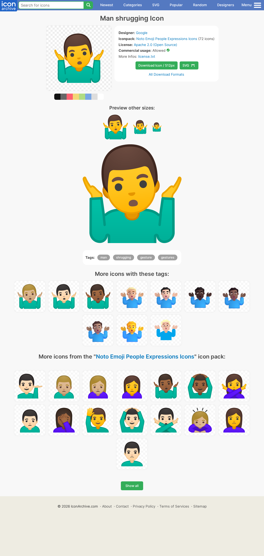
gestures (167, 257)
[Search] (88, 5)
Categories (132, 5)
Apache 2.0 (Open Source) (155, 45)
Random (200, 5)
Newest (106, 5)
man (103, 257)
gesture (146, 257)
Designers (225, 5)
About (107, 506)
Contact (122, 506)
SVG (155, 5)
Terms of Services (174, 506)
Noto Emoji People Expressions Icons (166, 39)
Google (141, 33)
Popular (176, 5)
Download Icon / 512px (156, 65)
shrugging (123, 257)
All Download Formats (166, 74)
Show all (132, 486)
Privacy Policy (144, 506)
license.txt (146, 56)
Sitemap (200, 506)
